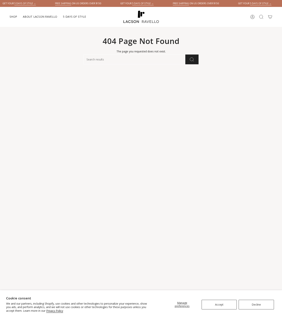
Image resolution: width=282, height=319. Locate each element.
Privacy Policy (54, 310)
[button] (13, 17)
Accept (219, 304)
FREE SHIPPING (63, 3)
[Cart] (270, 17)
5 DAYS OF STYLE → (25, 3)
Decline (256, 304)
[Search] (192, 59)
